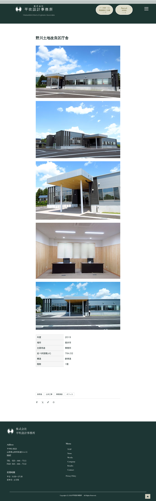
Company (71, 461)
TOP (69, 449)
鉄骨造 (39, 394)
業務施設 (59, 394)
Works (70, 457)
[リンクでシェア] (48, 402)
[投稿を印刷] (54, 402)
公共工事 (49, 394)
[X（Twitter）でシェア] (42, 402)
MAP (9, 455)
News (69, 453)
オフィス (69, 394)
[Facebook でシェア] (37, 402)
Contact (70, 470)
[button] (146, 8)
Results (70, 465)
